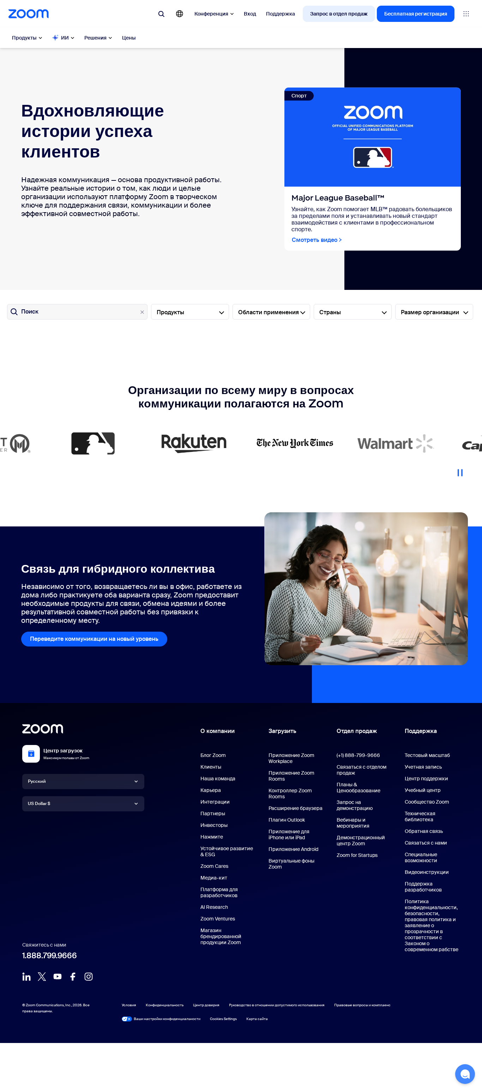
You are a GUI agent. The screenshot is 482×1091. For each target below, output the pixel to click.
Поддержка (280, 14)
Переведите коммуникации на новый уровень (94, 639)
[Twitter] (42, 976)
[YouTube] (57, 976)
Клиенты (210, 767)
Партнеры (212, 813)
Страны (330, 312)
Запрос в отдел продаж (339, 14)
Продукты (24, 38)
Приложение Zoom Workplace (291, 758)
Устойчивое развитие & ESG (226, 851)
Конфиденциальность (164, 1005)
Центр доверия (206, 1005)
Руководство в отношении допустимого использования (277, 1005)
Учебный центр (423, 790)
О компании (217, 731)
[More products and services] (466, 13)
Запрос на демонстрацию (355, 805)
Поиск (29, 311)
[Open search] (161, 14)
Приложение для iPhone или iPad (289, 834)
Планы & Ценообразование (358, 787)
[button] (465, 1074)
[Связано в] (26, 976)
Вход (250, 14)
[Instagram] (88, 976)
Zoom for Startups (357, 855)
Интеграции (215, 802)
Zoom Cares (214, 866)
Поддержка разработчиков (423, 887)
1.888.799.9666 (49, 955)
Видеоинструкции (427, 872)
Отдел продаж (357, 731)
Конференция (211, 14)
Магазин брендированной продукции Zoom (220, 936)
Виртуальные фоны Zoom (291, 864)
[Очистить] (142, 312)
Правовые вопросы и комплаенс (362, 1005)
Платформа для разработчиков (219, 892)
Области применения (268, 312)
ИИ (65, 38)
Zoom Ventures (217, 919)
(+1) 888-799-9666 (358, 755)
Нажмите (211, 837)
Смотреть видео (314, 240)
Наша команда (217, 778)
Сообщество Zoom (427, 802)
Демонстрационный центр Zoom (361, 840)
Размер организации (430, 312)
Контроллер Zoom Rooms (290, 793)
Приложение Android (293, 849)
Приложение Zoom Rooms (291, 776)
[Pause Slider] (460, 470)
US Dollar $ (39, 803)
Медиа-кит (213, 878)
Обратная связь (424, 831)
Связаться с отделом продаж (361, 770)
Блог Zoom (213, 755)
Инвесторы (214, 825)
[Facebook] (73, 976)
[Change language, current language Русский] (179, 13)
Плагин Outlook (287, 820)
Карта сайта (257, 1019)
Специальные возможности (421, 857)
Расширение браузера (296, 808)
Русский (37, 781)
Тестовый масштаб (427, 755)
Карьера (210, 790)
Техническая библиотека (420, 816)
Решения (95, 38)
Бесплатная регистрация (415, 14)
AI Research (214, 907)
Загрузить (282, 731)
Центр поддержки (426, 778)
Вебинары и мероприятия (353, 823)
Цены (129, 38)
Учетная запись (423, 767)
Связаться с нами (426, 843)
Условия (129, 1005)
